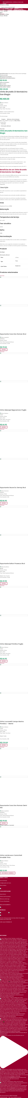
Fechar (2, 0)
